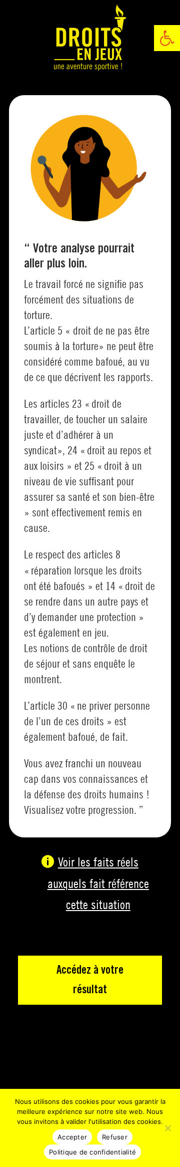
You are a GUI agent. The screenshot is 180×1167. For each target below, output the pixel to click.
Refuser (115, 1137)
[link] (167, 38)
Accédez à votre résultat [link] (90, 980)
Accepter (72, 1137)
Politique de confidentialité (92, 1152)
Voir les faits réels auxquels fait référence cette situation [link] (98, 883)
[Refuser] (167, 1128)
